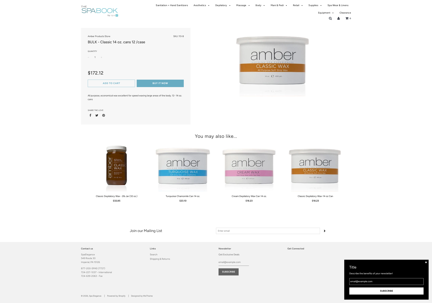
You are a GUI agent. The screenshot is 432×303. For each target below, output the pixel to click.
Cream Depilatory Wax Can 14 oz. (249, 196)
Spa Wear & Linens (338, 5)
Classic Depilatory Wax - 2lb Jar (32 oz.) (116, 196)
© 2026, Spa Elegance (91, 296)
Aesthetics (200, 5)
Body (258, 5)
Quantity (92, 51)
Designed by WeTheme (142, 296)
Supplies (313, 5)
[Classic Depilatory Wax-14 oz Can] (315, 167)
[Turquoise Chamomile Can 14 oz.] (183, 167)
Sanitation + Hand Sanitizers (172, 5)
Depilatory (221, 5)
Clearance (345, 12)
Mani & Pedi (277, 5)
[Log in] (338, 18)
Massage (241, 5)
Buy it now (160, 83)
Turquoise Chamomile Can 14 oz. (183, 196)
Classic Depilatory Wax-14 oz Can (315, 196)
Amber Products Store (99, 36)
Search (153, 254)
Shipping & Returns (160, 259)
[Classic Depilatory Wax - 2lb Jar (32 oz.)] (116, 167)
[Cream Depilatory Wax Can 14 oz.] (249, 167)
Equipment (324, 12)
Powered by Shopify (116, 296)
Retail (296, 5)
